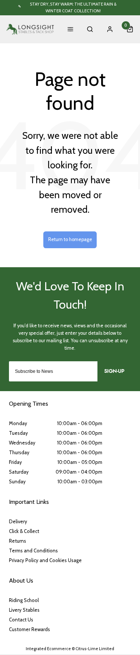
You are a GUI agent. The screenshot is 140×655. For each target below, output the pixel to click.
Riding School (24, 600)
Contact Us (21, 620)
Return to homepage (70, 239)
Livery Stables (24, 610)
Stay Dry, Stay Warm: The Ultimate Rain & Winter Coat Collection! (73, 7)
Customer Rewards (29, 629)
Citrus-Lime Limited (94, 648)
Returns (17, 541)
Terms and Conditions (33, 550)
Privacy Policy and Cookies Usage (45, 560)
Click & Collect (24, 531)
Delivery (18, 521)
